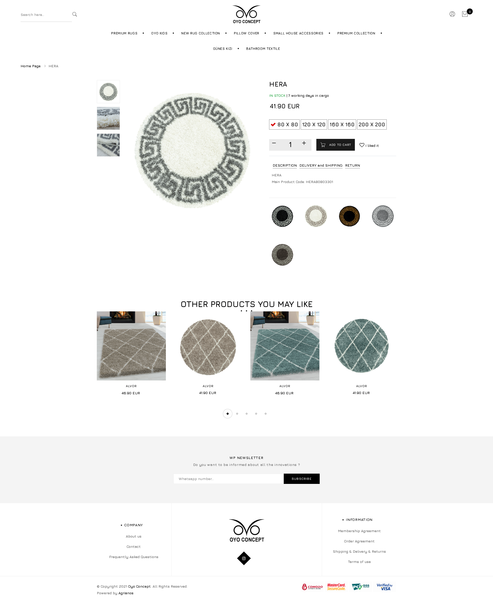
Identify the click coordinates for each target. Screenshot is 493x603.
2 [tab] (237, 414)
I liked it (371, 145)
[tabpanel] (131, 355)
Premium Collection (356, 33)
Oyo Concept (139, 586)
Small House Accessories (298, 33)
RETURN (352, 165)
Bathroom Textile (263, 48)
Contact (134, 546)
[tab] (285, 165)
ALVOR (131, 386)
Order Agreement (359, 541)
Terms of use (359, 561)
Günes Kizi (223, 48)
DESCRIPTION (285, 165)
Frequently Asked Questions (133, 556)
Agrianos (126, 593)
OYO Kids (159, 33)
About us (133, 536)
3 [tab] (246, 414)
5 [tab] (265, 414)
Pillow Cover (246, 33)
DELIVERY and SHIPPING (321, 165)
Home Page (31, 66)
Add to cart (339, 145)
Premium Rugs (124, 33)
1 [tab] (227, 414)
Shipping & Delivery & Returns (359, 551)
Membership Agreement (359, 531)
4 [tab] (256, 414)
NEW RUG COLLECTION (200, 33)
